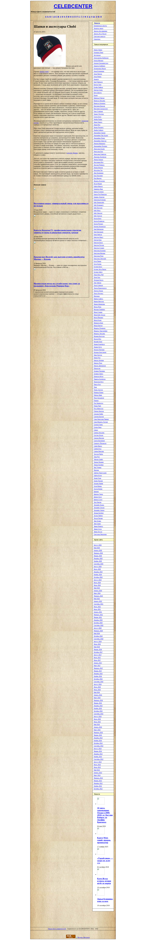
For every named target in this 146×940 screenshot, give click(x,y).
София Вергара (99, 451)
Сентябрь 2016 (98, 681)
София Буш (97, 449)
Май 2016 (97, 692)
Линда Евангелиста (100, 288)
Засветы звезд (98, 28)
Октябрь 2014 (98, 743)
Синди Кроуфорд (99, 441)
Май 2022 (97, 598)
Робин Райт (97, 406)
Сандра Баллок (99, 416)
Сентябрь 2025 (98, 564)
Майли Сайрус (98, 299)
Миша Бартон (98, 325)
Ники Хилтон (98, 355)
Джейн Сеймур (98, 130)
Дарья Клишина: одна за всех (105, 900)
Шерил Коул (98, 497)
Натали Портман (99, 349)
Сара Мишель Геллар (101, 422)
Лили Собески (98, 285)
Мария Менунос (99, 301)
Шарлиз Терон (98, 494)
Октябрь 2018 (98, 636)
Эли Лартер (97, 502)
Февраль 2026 (98, 553)
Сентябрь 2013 (98, 759)
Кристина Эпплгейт (100, 258)
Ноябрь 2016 (98, 676)
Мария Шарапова (99, 304)
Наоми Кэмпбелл (99, 344)
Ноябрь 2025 (98, 561)
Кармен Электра (99, 197)
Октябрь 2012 (98, 789)
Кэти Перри (97, 261)
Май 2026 (97, 548)
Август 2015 (98, 716)
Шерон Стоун (98, 499)
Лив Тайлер (97, 283)
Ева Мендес (98, 178)
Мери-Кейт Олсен (99, 315)
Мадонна (97, 296)
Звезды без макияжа (100, 31)
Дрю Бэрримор (98, 173)
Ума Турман (97, 467)
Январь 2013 (98, 781)
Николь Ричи (98, 363)
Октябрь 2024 (98, 577)
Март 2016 (97, 698)
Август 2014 (98, 748)
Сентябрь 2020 (98, 625)
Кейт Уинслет (98, 213)
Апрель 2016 (98, 695)
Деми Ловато (98, 122)
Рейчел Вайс (98, 395)
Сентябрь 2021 (98, 604)
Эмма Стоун (98, 529)
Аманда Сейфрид (99, 66)
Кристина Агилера (99, 250)
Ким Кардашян (98, 232)
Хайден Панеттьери (100, 473)
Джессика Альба (99, 149)
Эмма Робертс (98, 526)
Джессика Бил (98, 151)
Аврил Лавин (98, 50)
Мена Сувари (98, 312)
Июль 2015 (97, 719)
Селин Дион (97, 427)
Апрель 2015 (98, 727)
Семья (96, 430)
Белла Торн (97, 84)
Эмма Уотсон (98, 532)
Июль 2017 (97, 657)
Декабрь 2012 (98, 783)
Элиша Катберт (99, 513)
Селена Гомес (98, 424)
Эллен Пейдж (98, 515)
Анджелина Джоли (100, 68)
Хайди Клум (98, 475)
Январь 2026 (98, 556)
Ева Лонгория (98, 175)
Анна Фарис (97, 76)
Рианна (96, 400)
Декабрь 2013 (98, 754)
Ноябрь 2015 (98, 708)
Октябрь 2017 (98, 652)
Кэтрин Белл (98, 267)
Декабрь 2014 (98, 738)
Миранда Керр (98, 323)
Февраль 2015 (98, 732)
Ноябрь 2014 (98, 740)
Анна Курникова (99, 71)
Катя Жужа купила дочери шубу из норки (104, 880)
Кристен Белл (98, 242)
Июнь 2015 (97, 722)
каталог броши (72, 153)
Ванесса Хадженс (99, 103)
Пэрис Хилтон (98, 390)
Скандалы (97, 39)
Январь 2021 (98, 617)
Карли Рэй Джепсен (100, 194)
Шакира (96, 491)
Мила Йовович (98, 317)
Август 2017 (98, 655)
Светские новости (99, 36)
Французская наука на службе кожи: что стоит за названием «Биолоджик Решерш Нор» (57, 284)
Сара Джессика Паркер (101, 419)
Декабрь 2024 (98, 572)
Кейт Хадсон (98, 216)
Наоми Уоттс (98, 347)
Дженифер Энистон (100, 141)
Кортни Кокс (98, 240)
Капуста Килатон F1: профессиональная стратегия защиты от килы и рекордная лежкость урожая (57, 231)
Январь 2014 (98, 751)
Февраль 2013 (98, 778)
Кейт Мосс (97, 210)
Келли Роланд (98, 224)
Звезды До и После (100, 34)
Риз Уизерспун (98, 403)
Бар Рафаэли (98, 82)
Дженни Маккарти (99, 143)
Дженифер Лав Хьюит (101, 135)
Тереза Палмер (99, 462)
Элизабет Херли (99, 510)
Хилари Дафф (98, 483)
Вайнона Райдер (99, 98)
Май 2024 (97, 588)
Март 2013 (97, 775)
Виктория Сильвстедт (101, 109)
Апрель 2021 (98, 612)
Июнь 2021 (97, 609)
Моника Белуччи (99, 336)
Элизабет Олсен (99, 507)
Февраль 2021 (98, 615)
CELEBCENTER (73, 6)
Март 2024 (97, 593)
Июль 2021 (97, 606)
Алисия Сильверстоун (101, 63)
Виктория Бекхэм (99, 106)
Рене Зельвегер (99, 398)
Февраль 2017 (98, 668)
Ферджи (96, 470)
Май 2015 (97, 724)
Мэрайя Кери (98, 341)
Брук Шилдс (98, 92)
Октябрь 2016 (98, 679)
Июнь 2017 (97, 660)
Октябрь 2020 (98, 623)
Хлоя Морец (98, 486)
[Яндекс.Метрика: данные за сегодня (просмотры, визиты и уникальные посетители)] (83, 938)
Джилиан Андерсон (100, 157)
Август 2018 (98, 641)
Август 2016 (98, 684)
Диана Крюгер (98, 167)
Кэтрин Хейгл (98, 272)
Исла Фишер (98, 184)
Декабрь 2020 (98, 620)
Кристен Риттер (99, 245)
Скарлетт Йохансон (100, 443)
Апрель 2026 (98, 550)
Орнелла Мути (98, 376)
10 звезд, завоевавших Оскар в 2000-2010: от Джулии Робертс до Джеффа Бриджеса (105, 815)
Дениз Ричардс (99, 127)
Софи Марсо (98, 446)
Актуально (97, 55)
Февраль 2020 (98, 631)
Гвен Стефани (98, 111)
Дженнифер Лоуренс (100, 146)
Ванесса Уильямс (99, 101)
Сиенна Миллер (99, 438)
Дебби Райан (98, 119)
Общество (97, 368)
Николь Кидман (99, 360)
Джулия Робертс (99, 165)
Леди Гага (97, 277)
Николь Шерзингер (100, 366)
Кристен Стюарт (99, 248)
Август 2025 (98, 566)
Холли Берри (98, 489)
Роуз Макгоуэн (98, 408)
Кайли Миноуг (98, 186)
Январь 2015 (98, 735)
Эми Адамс (97, 521)
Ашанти (96, 79)
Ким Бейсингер (98, 229)
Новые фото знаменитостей (57, 929)
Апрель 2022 (98, 601)
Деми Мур (97, 125)
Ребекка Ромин (98, 392)
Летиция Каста (98, 280)
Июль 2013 (97, 764)
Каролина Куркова (100, 200)
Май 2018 (97, 647)
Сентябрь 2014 (98, 746)
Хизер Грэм (97, 478)
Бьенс (96, 95)
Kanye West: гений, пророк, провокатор (104, 840)
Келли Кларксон (99, 221)
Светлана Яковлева (100, 534)
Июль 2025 (97, 569)
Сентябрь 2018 (98, 639)
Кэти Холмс (97, 264)
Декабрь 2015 (98, 706)
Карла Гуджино (99, 192)
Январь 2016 (98, 703)
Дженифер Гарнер (99, 133)
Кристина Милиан (99, 253)
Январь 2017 (98, 671)
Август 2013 (98, 762)
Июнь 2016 (97, 689)
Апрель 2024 (98, 590)
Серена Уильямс (99, 432)
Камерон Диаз (98, 189)
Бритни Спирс (98, 90)
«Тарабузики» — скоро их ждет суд (105, 860)
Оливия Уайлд (98, 374)
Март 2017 (97, 665)
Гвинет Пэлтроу (99, 114)
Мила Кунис (98, 320)
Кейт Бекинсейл (99, 202)
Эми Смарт (97, 524)
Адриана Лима (98, 52)
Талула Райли (98, 454)
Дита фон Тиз (98, 170)
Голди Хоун (97, 117)
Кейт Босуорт (98, 208)
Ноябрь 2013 (98, 756)
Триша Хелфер (98, 465)
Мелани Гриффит (99, 309)
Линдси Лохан (98, 291)
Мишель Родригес (99, 328)
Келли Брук (97, 218)
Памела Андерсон (99, 379)
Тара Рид (97, 457)
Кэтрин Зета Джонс (100, 269)
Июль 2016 (97, 687)
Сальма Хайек (98, 414)
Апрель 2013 (98, 772)
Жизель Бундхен (99, 181)
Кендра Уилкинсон (100, 226)
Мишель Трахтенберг (100, 331)
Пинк (95, 387)
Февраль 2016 (98, 700)
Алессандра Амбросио (101, 58)
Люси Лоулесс (98, 293)
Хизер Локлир (98, 481)
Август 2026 (98, 545)
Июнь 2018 (97, 644)
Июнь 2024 (97, 585)
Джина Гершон (98, 159)
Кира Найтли (98, 234)
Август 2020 (98, 628)
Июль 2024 (97, 582)
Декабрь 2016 (98, 673)
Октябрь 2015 (98, 711)
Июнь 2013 (97, 767)
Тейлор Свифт (98, 459)
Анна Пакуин (98, 74)
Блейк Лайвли (98, 87)
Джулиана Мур (98, 162)
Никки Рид (97, 358)
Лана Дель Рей (98, 275)
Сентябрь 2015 (98, 714)
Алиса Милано (98, 60)
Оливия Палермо (99, 371)
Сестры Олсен (98, 435)
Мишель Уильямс (99, 333)
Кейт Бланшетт (99, 205)
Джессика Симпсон (100, 154)
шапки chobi (44, 71)
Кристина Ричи (98, 256)
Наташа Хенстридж (100, 352)
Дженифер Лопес (99, 138)
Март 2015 (97, 730)
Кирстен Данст (98, 237)
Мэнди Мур (97, 339)
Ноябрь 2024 (98, 574)
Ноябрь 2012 (98, 786)
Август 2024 (98, 580)
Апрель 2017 (98, 663)
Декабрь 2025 (98, 558)
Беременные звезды (100, 26)
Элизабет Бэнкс (99, 505)
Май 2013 (97, 770)
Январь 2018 (98, 649)
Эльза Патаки (98, 518)
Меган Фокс (97, 307)
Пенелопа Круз (98, 382)
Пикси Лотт (97, 384)
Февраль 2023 (98, 596)
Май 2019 (97, 633)
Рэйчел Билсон (99, 411)
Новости (97, 23)
